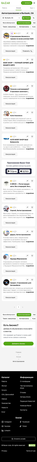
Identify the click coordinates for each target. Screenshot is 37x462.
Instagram (8, 422)
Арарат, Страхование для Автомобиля (20, 284)
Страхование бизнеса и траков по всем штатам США (22, 37)
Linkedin (7, 431)
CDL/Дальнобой (8, 394)
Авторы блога (25, 397)
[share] (27, 33)
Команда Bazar (25, 406)
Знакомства (6, 403)
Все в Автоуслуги (9, 23)
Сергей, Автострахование (20, 210)
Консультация (10, 51)
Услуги (18, 8)
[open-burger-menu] (34, 3)
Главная (18, 352)
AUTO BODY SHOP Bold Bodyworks (19, 141)
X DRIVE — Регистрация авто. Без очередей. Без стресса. (20, 186)
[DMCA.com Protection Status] (32, 445)
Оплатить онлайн (19, 439)
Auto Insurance (16, 116)
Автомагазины (24, 27)
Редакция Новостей (27, 401)
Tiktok (24, 426)
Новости (5, 408)
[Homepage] (6, 3)
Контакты (23, 410)
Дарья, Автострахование (20, 235)
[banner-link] (18, 168)
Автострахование (24, 23)
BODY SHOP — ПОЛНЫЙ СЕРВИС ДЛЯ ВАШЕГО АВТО (18, 64)
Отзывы (23, 392)
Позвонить (26, 51)
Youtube (7, 426)
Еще (31, 8)
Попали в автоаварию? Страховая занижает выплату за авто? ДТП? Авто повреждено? (21, 92)
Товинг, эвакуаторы (9, 27)
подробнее (30, 46)
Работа (4, 8)
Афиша (4, 399)
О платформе (25, 381)
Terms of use (30, 451)
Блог (3, 412)
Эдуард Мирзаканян (18, 259)
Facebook (26, 422)
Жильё (4, 386)
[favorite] (32, 33)
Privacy (4, 451)
